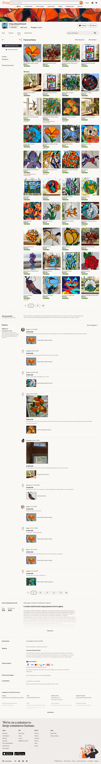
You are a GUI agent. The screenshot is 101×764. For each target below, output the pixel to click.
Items (3, 33)
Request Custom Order (12, 45)
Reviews (11, 33)
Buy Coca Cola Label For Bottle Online (36, 705)
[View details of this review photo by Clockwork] (37, 453)
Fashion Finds (51, 6)
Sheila (27, 506)
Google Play (19, 753)
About (19, 33)
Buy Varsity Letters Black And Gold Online (61, 705)
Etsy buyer (28, 485)
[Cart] (96, 3)
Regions (96, 761)
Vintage (60, 6)
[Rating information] (10, 28)
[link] (25, 306)
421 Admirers (5, 59)
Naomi (27, 329)
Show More (50, 712)
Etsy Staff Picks (28, 6)
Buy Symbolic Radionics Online (83, 705)
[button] (82, 25)
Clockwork (28, 440)
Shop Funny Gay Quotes (8, 705)
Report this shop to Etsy (8, 65)
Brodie (27, 372)
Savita (27, 393)
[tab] (11, 39)
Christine (28, 350)
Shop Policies (28, 33)
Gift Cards (80, 6)
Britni (27, 549)
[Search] (81, 3)
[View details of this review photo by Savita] (37, 406)
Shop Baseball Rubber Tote (33, 697)
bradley (28, 571)
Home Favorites (40, 6)
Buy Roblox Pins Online (57, 699)
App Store (8, 753)
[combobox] (44, 3)
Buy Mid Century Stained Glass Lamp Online (13, 697)
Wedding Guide (70, 6)
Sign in (87, 2)
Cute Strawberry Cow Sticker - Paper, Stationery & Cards (36, 708)
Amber (28, 528)
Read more (50, 631)
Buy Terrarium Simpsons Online (83, 697)
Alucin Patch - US (55, 697)
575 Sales (4, 56)
